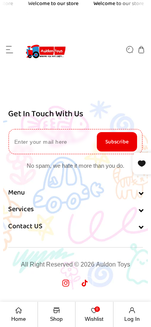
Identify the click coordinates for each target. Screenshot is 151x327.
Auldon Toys (113, 264)
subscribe (117, 142)
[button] (10, 49)
